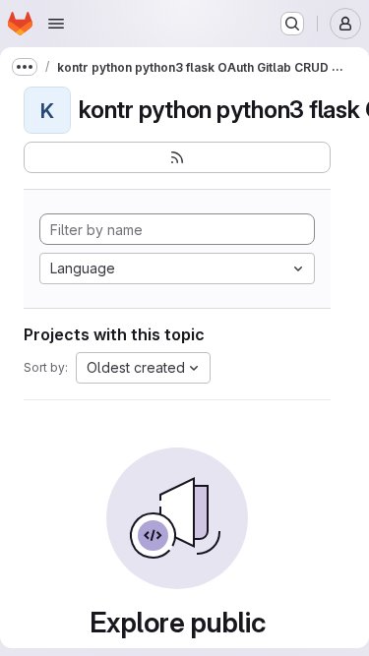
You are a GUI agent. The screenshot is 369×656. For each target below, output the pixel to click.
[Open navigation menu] (56, 23)
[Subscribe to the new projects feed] (177, 157)
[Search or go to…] (292, 23)
